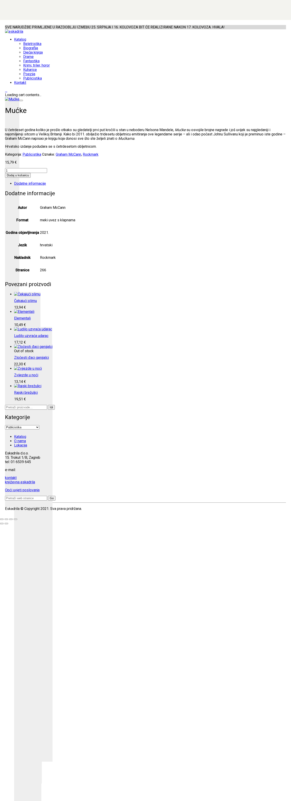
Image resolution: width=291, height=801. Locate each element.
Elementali (22, 318)
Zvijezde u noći (26, 375)
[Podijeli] (11, 519)
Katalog (20, 436)
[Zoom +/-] (2, 519)
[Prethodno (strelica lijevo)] (2, 523)
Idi (51, 407)
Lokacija (20, 445)
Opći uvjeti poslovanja (22, 490)
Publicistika (32, 154)
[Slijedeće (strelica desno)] (6, 523)
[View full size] (21, 100)
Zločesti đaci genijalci (31, 357)
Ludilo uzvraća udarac (31, 336)
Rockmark (90, 154)
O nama (20, 441)
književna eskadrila (20, 482)
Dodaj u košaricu (18, 175)
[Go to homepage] (14, 31)
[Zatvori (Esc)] (15, 519)
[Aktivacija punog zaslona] (6, 519)
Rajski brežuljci (26, 392)
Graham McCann (68, 154)
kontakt (11, 478)
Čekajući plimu (25, 301)
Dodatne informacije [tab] (30, 183)
